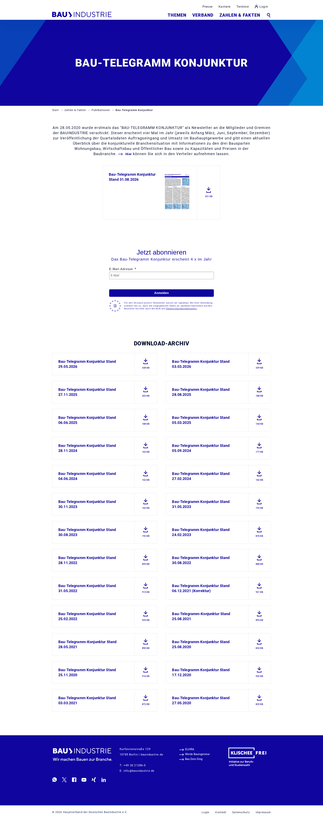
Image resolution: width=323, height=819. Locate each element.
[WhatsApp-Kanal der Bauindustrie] (54, 779)
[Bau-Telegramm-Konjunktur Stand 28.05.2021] (146, 642)
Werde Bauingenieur (197, 754)
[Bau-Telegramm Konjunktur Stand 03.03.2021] (146, 699)
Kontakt (220, 812)
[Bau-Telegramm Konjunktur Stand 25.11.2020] (146, 671)
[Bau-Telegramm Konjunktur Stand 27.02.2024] (259, 474)
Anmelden (161, 293)
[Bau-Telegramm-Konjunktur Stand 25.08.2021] (259, 614)
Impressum (263, 812)
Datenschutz (241, 812)
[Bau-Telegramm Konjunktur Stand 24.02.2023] (259, 530)
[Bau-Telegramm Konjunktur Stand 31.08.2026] (177, 191)
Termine (242, 6)
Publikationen (101, 110)
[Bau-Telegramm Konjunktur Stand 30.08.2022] (259, 558)
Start (56, 110)
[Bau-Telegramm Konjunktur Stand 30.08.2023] (146, 530)
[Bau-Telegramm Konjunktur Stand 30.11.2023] (146, 502)
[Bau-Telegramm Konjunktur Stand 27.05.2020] (259, 699)
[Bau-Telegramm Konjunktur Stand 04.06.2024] (146, 474)
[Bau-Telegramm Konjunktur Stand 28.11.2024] (146, 446)
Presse (207, 6)
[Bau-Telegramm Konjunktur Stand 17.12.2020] (259, 671)
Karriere (224, 6)
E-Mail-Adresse (121, 269)
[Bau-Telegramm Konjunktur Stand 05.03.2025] (259, 418)
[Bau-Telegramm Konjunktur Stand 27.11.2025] (146, 390)
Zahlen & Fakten (239, 15)
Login (263, 6)
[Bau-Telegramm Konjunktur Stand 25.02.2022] (146, 614)
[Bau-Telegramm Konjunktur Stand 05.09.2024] (259, 446)
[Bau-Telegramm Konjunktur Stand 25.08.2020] (259, 642)
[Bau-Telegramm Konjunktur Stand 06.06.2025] (146, 418)
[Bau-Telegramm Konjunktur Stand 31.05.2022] (146, 586)
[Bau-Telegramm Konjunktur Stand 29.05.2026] (146, 362)
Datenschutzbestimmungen (181, 308)
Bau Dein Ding (193, 759)
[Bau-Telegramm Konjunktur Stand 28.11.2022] (146, 558)
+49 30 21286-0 (135, 765)
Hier (128, 154)
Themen (177, 15)
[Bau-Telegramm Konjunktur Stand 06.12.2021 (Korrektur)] (259, 586)
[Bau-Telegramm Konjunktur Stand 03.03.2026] (259, 362)
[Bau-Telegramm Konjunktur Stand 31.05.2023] (259, 502)
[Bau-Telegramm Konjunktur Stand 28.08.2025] (259, 390)
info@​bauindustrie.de (139, 770)
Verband (202, 15)
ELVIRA (189, 749)
